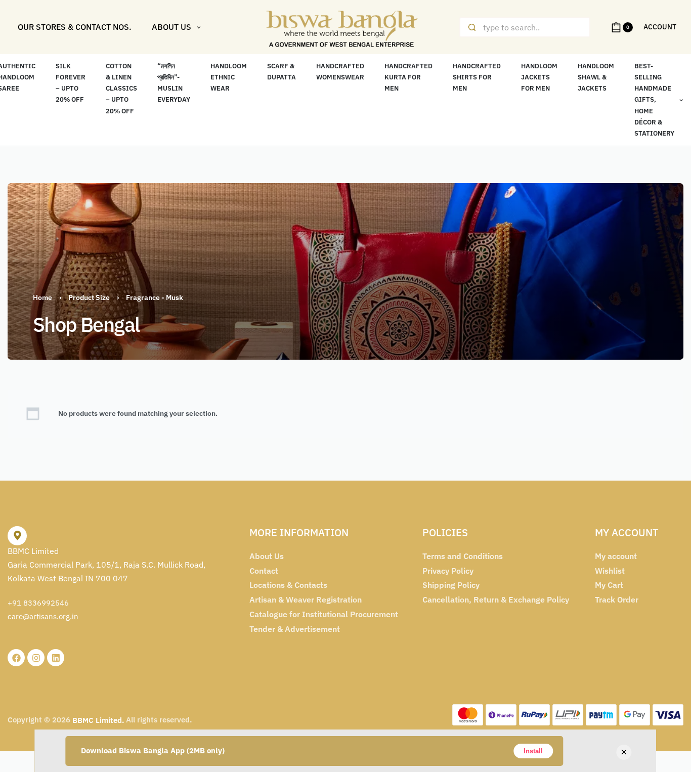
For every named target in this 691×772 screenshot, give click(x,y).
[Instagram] (36, 657)
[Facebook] (16, 657)
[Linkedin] (55, 657)
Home (42, 297)
